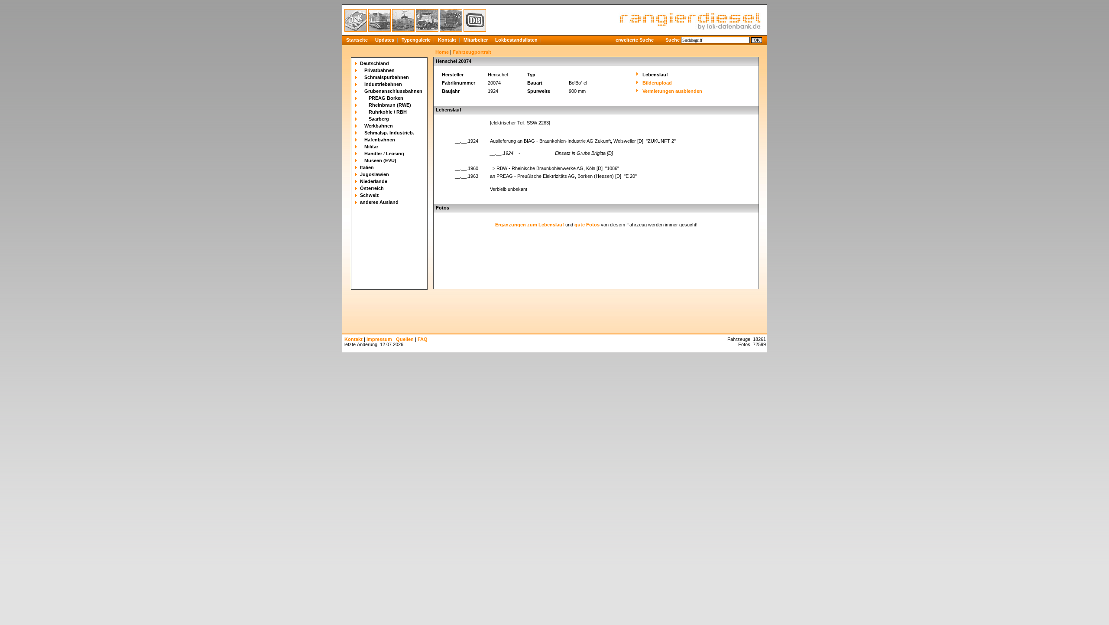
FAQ (423, 339)
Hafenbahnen (379, 139)
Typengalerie (416, 40)
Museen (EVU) (380, 160)
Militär (371, 146)
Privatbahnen (379, 70)
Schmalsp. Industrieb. (389, 132)
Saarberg (379, 118)
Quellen (405, 339)
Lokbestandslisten (516, 40)
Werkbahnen (378, 125)
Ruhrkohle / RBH (388, 112)
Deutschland (374, 63)
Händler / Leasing (384, 153)
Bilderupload (657, 82)
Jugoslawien (374, 174)
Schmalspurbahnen (386, 77)
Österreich (372, 188)
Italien (367, 167)
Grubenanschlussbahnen (393, 91)
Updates (384, 40)
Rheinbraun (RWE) (390, 105)
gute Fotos (587, 224)
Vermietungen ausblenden (672, 91)
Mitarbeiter (476, 40)
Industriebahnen (383, 84)
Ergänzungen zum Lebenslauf (529, 224)
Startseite (357, 40)
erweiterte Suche (635, 40)
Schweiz (369, 195)
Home (442, 52)
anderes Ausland (379, 202)
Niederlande (373, 181)
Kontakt (447, 40)
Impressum (379, 339)
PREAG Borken (386, 98)
